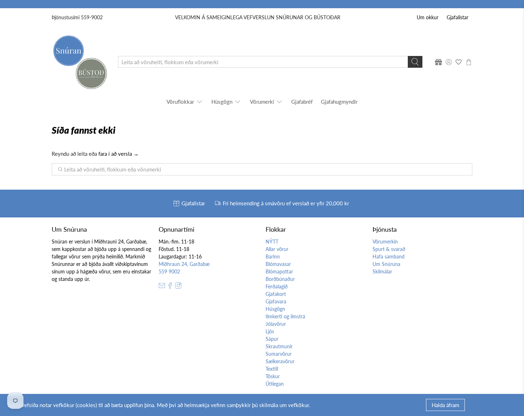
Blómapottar (279, 271)
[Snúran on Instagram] (178, 287)
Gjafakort (276, 294)
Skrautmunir (279, 346)
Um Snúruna (386, 264)
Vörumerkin (385, 241)
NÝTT (272, 241)
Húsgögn (221, 101)
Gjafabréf (302, 101)
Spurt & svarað (389, 249)
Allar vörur (277, 249)
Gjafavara (276, 301)
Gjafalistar (457, 17)
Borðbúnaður (280, 279)
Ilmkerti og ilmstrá (285, 316)
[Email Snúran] (162, 287)
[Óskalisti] (459, 62)
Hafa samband (389, 256)
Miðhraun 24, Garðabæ (184, 264)
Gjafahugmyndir (339, 101)
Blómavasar (278, 264)
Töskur (273, 376)
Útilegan (275, 384)
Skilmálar (382, 271)
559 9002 (169, 271)
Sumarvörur (279, 354)
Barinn (273, 256)
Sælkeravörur (280, 361)
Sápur (272, 339)
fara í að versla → (118, 153)
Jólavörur (276, 324)
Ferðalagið (277, 286)
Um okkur (427, 17)
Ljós (270, 331)
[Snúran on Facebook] (170, 287)
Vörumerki (262, 101)
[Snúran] (79, 61)
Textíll (272, 369)
